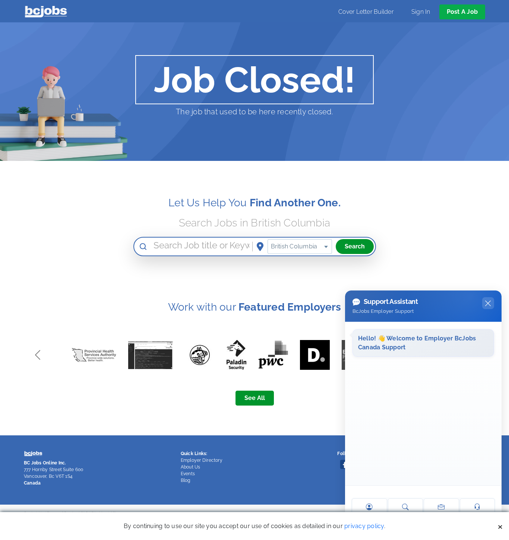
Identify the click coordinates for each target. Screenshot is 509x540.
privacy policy (364, 526)
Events (188, 473)
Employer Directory (201, 460)
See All (254, 397)
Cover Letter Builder (365, 11)
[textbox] (300, 246)
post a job (462, 11)
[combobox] (300, 246)
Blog (185, 480)
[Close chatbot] (488, 303)
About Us (190, 467)
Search (355, 246)
